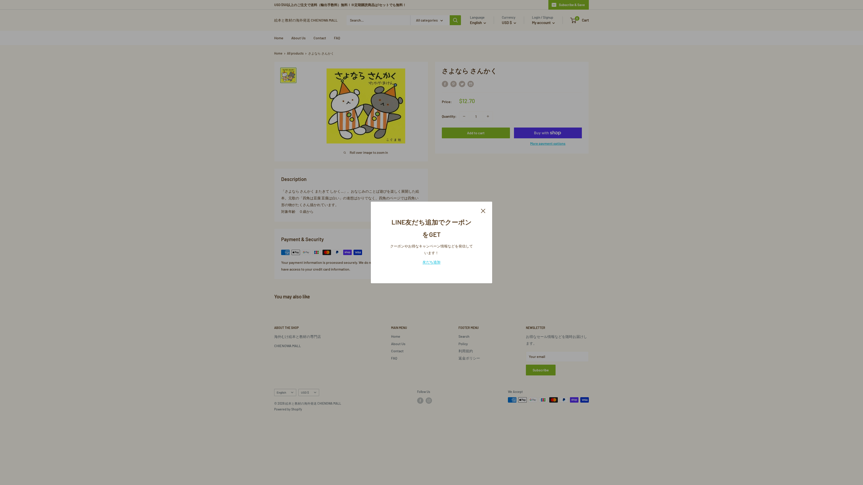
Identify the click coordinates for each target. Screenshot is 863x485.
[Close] (483, 210)
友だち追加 (431, 262)
